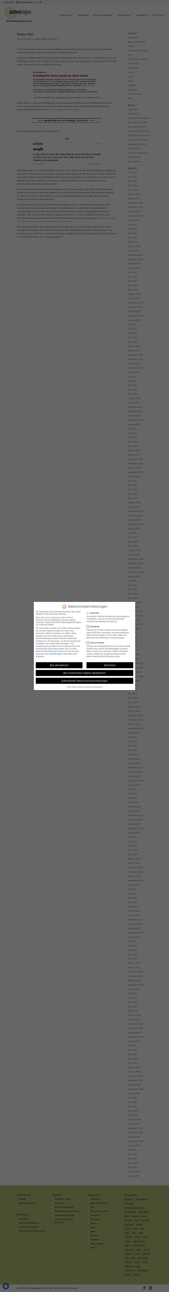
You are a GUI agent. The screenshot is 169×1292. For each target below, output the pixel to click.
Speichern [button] (110, 665)
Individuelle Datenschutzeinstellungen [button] (84, 680)
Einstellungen (56, 654)
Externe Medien (97, 643)
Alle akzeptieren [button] (59, 665)
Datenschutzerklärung (46, 651)
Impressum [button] (98, 687)
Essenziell (94, 613)
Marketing (94, 626)
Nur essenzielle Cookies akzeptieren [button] (84, 672)
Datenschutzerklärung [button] (86, 687)
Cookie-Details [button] (72, 687)
